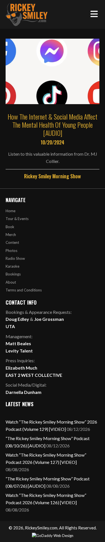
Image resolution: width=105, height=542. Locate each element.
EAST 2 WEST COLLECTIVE (34, 375)
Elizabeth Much (21, 367)
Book (10, 227)
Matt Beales (18, 343)
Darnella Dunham (23, 392)
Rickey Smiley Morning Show (52, 176)
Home (10, 211)
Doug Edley (17, 319)
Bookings (13, 274)
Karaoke (12, 266)
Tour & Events (17, 218)
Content (12, 242)
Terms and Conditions (24, 290)
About (11, 282)
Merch (11, 234)
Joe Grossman (49, 319)
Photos (11, 250)
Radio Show (15, 258)
